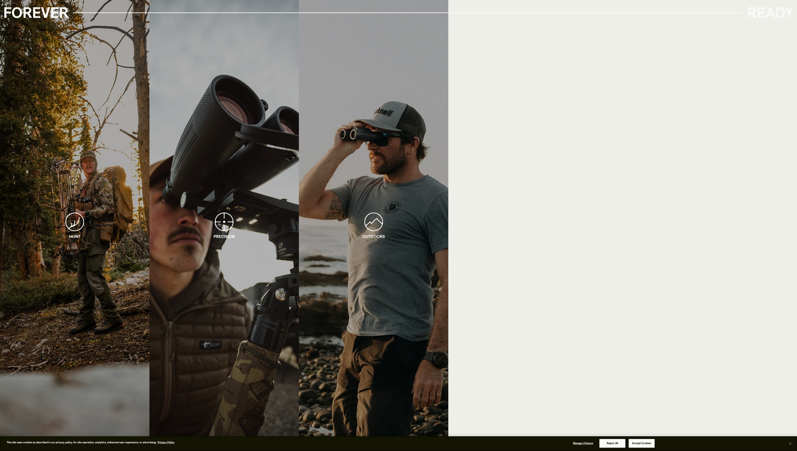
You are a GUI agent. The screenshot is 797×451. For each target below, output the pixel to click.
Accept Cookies (641, 443)
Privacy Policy (166, 442)
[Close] (790, 443)
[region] (398, 443)
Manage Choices (583, 443)
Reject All (612, 443)
